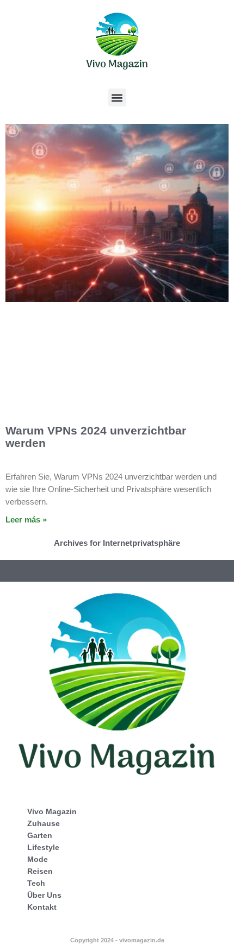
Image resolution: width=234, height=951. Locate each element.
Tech (36, 883)
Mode (37, 859)
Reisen (40, 871)
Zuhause (43, 823)
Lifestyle (43, 847)
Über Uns (44, 895)
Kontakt (42, 907)
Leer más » (26, 519)
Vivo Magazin (52, 811)
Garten (39, 835)
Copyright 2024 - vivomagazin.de (117, 940)
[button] (117, 97)
